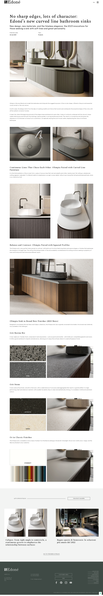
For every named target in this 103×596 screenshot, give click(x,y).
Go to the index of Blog (51, 555)
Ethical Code (70, 593)
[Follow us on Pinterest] (61, 582)
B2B (63, 578)
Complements (95, 575)
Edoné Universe (95, 577)
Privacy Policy (88, 593)
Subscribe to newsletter (78, 498)
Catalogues (96, 580)
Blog (97, 582)
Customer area (63, 575)
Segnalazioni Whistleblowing (79, 593)
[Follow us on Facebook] (56, 582)
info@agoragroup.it (38, 580)
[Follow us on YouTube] (71, 582)
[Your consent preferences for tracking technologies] (100, 593)
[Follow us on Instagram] (66, 582)
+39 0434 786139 (35, 575)
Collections (96, 572)
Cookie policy (94, 593)
